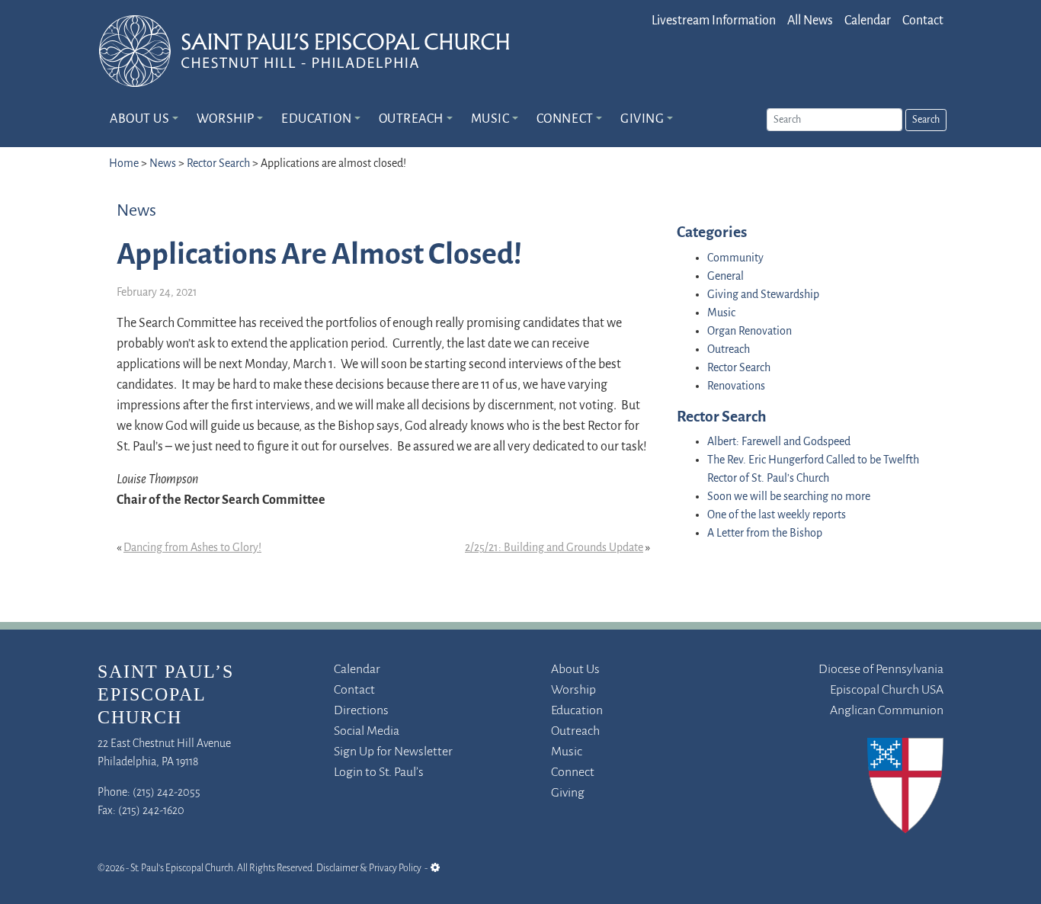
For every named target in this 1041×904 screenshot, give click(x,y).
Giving (642, 120)
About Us (139, 120)
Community (735, 258)
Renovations (736, 386)
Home (124, 164)
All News (810, 21)
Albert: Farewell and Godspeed (778, 442)
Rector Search (218, 164)
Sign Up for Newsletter (393, 752)
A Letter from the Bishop (764, 533)
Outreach (411, 120)
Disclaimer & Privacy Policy (368, 868)
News (162, 164)
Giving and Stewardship (763, 295)
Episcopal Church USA (886, 690)
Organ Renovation (749, 331)
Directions (361, 711)
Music (490, 120)
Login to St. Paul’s (379, 773)
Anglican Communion (886, 711)
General (725, 277)
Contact (922, 21)
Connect (565, 120)
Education (316, 120)
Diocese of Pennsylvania (880, 670)
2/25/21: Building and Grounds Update (554, 548)
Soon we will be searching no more (788, 497)
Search (926, 120)
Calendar (867, 21)
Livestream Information (714, 21)
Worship (226, 120)
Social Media (366, 732)
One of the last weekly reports (776, 515)
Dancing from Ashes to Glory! (192, 548)
